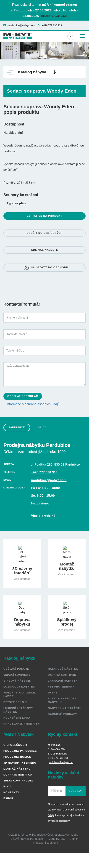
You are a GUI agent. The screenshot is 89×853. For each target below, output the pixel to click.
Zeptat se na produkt (44, 215)
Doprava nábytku (17, 774)
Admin (75, 838)
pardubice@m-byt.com (21, 25)
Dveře (53, 692)
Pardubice (17, 427)
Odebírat (75, 790)
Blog (7, 786)
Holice (41, 427)
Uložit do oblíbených (45, 233)
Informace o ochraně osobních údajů (33, 404)
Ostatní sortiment (63, 674)
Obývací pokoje (16, 668)
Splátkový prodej (18, 780)
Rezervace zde (54, 16)
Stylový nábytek (17, 680)
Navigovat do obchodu (49, 267)
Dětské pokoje (15, 702)
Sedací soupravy (17, 674)
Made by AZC (56, 838)
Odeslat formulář (22, 396)
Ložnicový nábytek (19, 686)
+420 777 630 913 (52, 25)
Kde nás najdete (44, 249)
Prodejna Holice (17, 756)
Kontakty (11, 792)
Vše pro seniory (61, 686)
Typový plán (16, 203)
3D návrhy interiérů (19, 762)
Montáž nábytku (17, 768)
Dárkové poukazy (62, 714)
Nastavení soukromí (45, 842)
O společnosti (15, 745)
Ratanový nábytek (63, 668)
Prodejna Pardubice (20, 750)
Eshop (8, 798)
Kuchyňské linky (17, 717)
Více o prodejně (43, 515)
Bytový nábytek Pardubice (27, 838)
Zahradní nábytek (63, 680)
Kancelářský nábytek (21, 723)
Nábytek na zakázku (64, 708)
